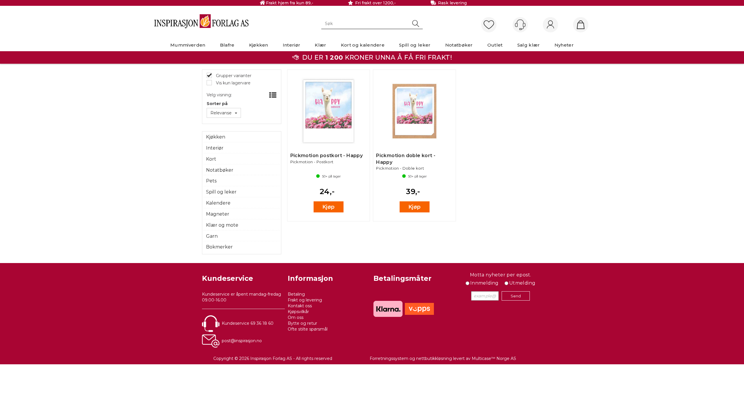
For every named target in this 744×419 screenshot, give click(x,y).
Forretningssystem (389, 358)
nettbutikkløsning (434, 358)
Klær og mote (222, 225)
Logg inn (550, 25)
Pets (211, 181)
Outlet (495, 45)
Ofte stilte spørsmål (308, 329)
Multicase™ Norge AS (494, 358)
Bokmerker (219, 247)
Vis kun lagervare (233, 83)
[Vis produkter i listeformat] (272, 95)
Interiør (292, 45)
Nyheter (564, 45)
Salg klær (528, 45)
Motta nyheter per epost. (500, 275)
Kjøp (328, 207)
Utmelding (522, 283)
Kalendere (218, 203)
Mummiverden (187, 45)
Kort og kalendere (362, 45)
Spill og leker (414, 45)
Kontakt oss (300, 305)
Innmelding (484, 283)
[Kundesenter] (520, 25)
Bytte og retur (302, 323)
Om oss (295, 317)
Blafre (227, 45)
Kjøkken (258, 45)
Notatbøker (459, 45)
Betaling (296, 294)
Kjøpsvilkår (298, 311)
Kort (211, 159)
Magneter (217, 214)
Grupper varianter (233, 75)
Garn (212, 236)
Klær (320, 45)
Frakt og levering (305, 300)
